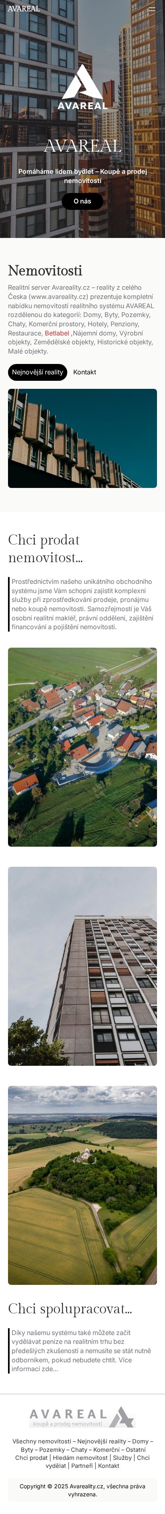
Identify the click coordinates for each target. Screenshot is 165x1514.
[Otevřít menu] (152, 9)
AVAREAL (24, 9)
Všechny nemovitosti (41, 1441)
